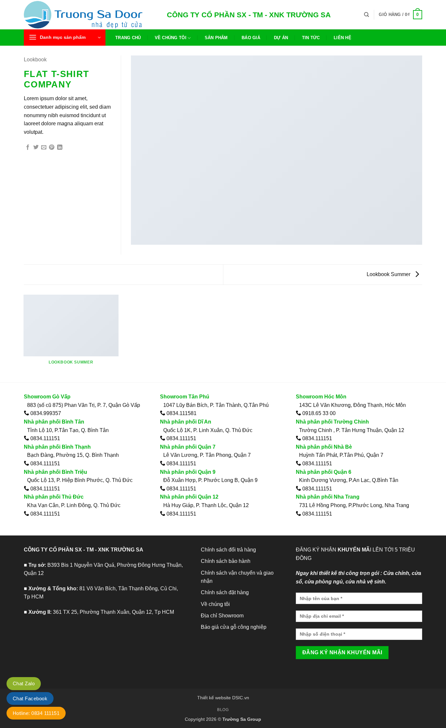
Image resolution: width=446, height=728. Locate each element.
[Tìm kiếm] (366, 14)
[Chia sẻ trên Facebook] (27, 147)
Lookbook (35, 59)
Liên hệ (342, 37)
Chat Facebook (30, 698)
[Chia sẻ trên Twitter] (36, 147)
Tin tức (311, 37)
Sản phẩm (216, 37)
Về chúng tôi (170, 37)
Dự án (281, 37)
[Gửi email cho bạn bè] (43, 147)
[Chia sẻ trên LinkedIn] (59, 147)
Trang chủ (128, 37)
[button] (400, 15)
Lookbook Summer (389, 274)
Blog (223, 709)
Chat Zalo (24, 683)
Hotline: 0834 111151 (36, 713)
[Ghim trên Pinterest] (51, 147)
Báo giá (251, 37)
